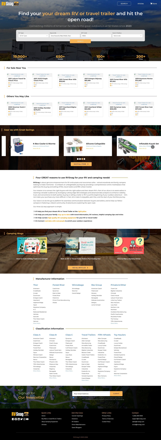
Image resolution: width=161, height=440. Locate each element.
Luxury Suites (102, 345)
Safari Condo (53, 373)
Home (43, 416)
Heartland (36, 300)
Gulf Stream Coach (71, 348)
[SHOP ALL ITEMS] (81, 162)
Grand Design (76, 293)
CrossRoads (37, 291)
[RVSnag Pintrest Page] (15, 419)
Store (155, 4)
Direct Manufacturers (78, 424)
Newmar (74, 291)
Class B (53, 335)
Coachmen (56, 288)
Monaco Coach (38, 355)
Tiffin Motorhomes (116, 321)
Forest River (59, 285)
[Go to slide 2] (80, 159)
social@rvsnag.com (138, 424)
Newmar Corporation (39, 357)
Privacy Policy (106, 416)
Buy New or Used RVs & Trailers (51, 419)
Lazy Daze (114, 305)
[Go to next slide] (153, 147)
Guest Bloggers (77, 427)
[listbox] (33, 35)
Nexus (35, 359)
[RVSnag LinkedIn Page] (18, 419)
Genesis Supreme (87, 376)
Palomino (56, 298)
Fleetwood (94, 291)
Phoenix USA (53, 362)
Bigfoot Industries (116, 291)
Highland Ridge (38, 302)
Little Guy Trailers (116, 300)
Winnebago (78, 285)
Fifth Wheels (104, 335)
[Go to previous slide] (10, 147)
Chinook (113, 293)
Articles (141, 4)
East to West (56, 293)
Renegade (94, 298)
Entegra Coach (38, 298)
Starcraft (36, 316)
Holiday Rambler (96, 295)
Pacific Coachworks (117, 314)
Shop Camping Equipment (50, 421)
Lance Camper (96, 305)
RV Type (21, 33)
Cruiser (35, 293)
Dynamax (56, 291)
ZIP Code (84, 33)
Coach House (115, 295)
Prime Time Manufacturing (61, 300)
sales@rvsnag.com (138, 421)
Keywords (53, 33)
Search (124, 4)
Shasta (55, 302)
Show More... (37, 323)
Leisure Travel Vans (117, 298)
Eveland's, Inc (86, 371)
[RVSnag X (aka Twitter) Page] (21, 419)
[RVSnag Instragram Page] (24, 419)
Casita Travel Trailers (88, 355)
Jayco (35, 305)
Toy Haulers (120, 335)
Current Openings (77, 416)
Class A (36, 335)
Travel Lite (114, 288)
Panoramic (52, 359)
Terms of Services (108, 419)
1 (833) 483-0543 (137, 416)
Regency (52, 369)
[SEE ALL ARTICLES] (80, 266)
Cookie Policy (106, 421)
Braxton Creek (86, 352)
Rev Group (96, 285)
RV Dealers (75, 421)
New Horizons (115, 302)
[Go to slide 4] (84, 159)
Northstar (114, 309)
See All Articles (79, 268)
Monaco (93, 293)
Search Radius (117, 33)
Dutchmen (36, 295)
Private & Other (118, 285)
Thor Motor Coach (38, 319)
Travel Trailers (88, 335)
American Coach (96, 288)
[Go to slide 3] (82, 159)
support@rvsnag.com (139, 419)
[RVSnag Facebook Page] (13, 419)
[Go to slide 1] (78, 159)
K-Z (34, 309)
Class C (69, 335)
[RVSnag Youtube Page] (27, 419)
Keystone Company (39, 307)
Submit (116, 394)
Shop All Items (80, 164)
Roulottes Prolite (116, 316)
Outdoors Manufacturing (118, 312)
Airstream (36, 288)
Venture (35, 321)
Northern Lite (115, 307)
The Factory (114, 319)
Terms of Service (77, 399)
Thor (35, 285)
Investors (75, 419)
